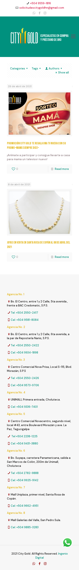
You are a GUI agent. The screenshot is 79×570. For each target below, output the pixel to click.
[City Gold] (39, 36)
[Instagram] (45, 13)
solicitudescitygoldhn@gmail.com (41, 7)
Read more (62, 169)
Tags (35, 68)
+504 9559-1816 (40, 3)
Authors (54, 68)
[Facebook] (39, 13)
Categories (17, 68)
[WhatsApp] (34, 13)
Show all (63, 72)
